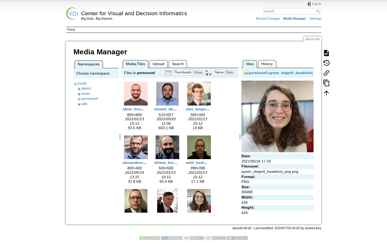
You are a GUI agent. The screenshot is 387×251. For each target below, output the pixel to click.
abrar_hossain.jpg (139, 109)
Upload (158, 64)
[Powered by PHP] (171, 238)
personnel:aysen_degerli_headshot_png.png (289, 73)
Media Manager (294, 18)
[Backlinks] (326, 73)
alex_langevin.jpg (202, 109)
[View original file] (277, 116)
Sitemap (315, 18)
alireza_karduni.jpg (171, 162)
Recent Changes (268, 18)
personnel (89, 98)
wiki (84, 104)
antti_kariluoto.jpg (202, 162)
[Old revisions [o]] (326, 63)
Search (318, 11)
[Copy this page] (326, 83)
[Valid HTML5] (193, 238)
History (267, 64)
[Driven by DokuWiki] (237, 238)
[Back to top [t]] (326, 93)
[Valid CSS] (215, 238)
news (85, 93)
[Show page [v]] (326, 53)
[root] (82, 83)
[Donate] (149, 238)
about (86, 88)
